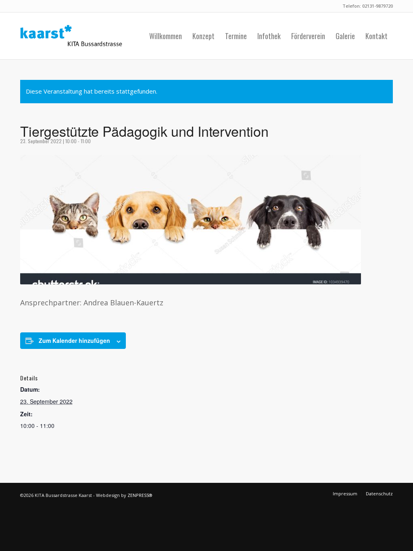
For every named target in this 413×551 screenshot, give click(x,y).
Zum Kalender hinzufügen (74, 340)
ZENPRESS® (139, 495)
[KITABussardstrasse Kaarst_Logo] (71, 36)
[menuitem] (165, 36)
